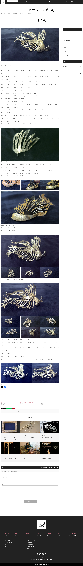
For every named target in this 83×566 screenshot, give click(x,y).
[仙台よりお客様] (30, 448)
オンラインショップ (62, 1)
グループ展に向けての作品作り (26, 402)
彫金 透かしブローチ (47, 437)
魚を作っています (4, 402)
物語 (43, 455)
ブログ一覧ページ (40, 535)
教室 (65, 47)
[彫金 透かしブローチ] (49, 427)
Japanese (11, 0)
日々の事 (40, 24)
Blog (50, 1)
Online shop (49, 535)
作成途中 (34, 24)
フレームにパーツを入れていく (10, 458)
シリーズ (66, 44)
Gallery (16, 538)
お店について (7, 535)
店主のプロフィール (9, 538)
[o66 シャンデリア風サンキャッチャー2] (30, 427)
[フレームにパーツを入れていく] (10, 448)
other (44, 24)
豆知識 (4, 435)
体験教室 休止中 (30, 538)
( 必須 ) (4, 477)
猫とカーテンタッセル (47, 458)
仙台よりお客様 (26, 458)
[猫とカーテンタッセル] (49, 448)
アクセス (6, 546)
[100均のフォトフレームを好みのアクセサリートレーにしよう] (10, 427)
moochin (8, 411)
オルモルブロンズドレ (68, 32)
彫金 (37, 24)
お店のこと (24, 455)
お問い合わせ (74, 1)
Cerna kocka (67, 40)
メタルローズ (42, 402)
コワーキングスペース (9, 540)
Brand (25, 1)
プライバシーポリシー (73, 535)
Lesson (37, 1)
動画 (28, 548)
